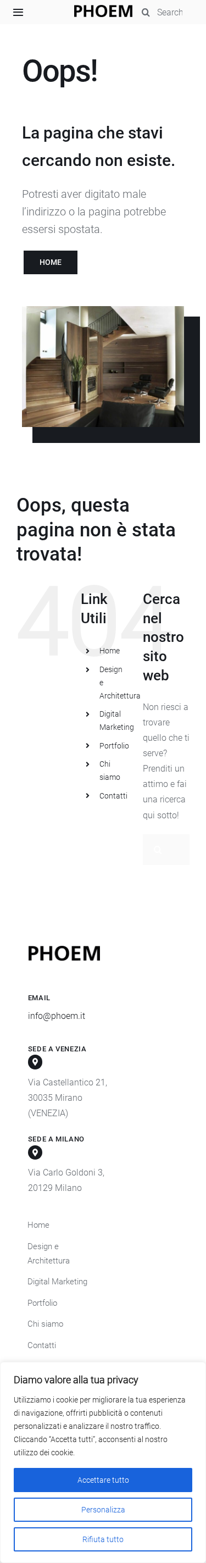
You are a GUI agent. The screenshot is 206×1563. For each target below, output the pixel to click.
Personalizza (103, 1509)
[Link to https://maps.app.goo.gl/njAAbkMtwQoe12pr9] (35, 1152)
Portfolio (114, 745)
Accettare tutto (103, 1480)
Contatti (113, 795)
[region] (103, 1462)
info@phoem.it (56, 1016)
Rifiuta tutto (103, 1539)
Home (109, 650)
